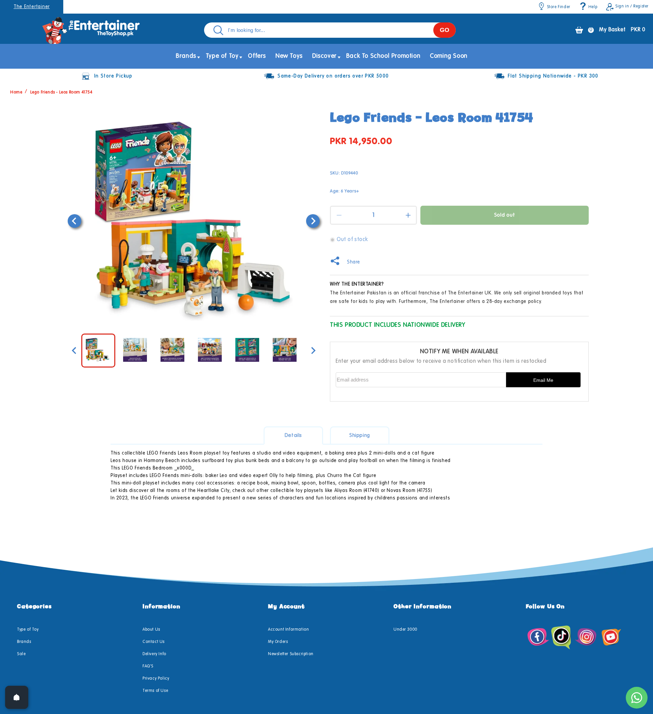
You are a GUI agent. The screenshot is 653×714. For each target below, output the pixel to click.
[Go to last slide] (74, 221)
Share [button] (353, 262)
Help (592, 7)
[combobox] (330, 30)
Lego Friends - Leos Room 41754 (61, 92)
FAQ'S (148, 666)
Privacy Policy (156, 679)
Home (16, 92)
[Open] (16, 697)
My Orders (278, 642)
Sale (21, 654)
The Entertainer (32, 6)
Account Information (288, 630)
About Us (151, 630)
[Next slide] (313, 221)
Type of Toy (28, 630)
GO (444, 30)
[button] (186, 56)
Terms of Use (155, 691)
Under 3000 (405, 630)
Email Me (543, 380)
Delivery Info (154, 654)
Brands (24, 642)
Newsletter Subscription (291, 654)
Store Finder (558, 7)
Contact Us (154, 642)
